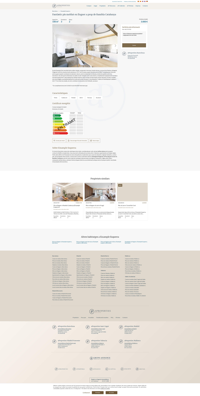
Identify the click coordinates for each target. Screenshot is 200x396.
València (103, 270)
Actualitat (91, 317)
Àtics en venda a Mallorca (132, 263)
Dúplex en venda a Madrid (83, 265)
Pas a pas (83, 317)
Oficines (118, 317)
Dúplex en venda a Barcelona (60, 265)
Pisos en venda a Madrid (83, 260)
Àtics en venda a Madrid (83, 263)
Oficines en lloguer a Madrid (84, 281)
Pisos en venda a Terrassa (132, 291)
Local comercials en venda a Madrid (86, 287)
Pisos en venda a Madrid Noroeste (61, 295)
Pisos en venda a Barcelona (59, 260)
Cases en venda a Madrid (83, 258)
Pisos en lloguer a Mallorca (132, 269)
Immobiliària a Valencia (97, 343)
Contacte (145, 5)
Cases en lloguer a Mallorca (132, 267)
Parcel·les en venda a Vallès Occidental (135, 295)
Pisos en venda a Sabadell (132, 289)
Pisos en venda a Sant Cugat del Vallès (135, 281)
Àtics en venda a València (107, 277)
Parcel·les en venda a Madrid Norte (110, 267)
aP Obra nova (111, 5)
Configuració (86, 392)
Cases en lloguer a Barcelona (60, 267)
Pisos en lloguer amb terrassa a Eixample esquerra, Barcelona (87, 242)
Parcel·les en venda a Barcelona (60, 279)
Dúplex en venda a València (108, 279)
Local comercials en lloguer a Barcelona (62, 285)
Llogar (95, 5)
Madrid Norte (105, 256)
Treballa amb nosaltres (130, 1)
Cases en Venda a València (108, 273)
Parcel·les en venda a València (109, 291)
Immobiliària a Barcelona (64, 328)
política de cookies (105, 388)
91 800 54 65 (127, 333)
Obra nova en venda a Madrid (84, 277)
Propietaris (103, 5)
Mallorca (127, 256)
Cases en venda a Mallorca (132, 258)
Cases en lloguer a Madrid (83, 267)
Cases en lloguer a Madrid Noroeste (62, 297)
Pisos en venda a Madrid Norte (109, 260)
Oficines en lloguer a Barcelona (60, 281)
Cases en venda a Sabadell (132, 287)
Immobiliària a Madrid (130, 328)
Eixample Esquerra (65, 11)
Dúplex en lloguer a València (108, 287)
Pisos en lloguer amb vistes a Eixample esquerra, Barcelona (111, 242)
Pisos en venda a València (107, 275)
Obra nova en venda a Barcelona (61, 277)
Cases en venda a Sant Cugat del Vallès (135, 279)
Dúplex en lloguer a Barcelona (60, 273)
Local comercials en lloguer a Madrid (86, 285)
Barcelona (55, 11)
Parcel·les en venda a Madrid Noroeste (62, 299)
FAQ (112, 317)
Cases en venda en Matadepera (133, 293)
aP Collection (121, 5)
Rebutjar (97, 392)
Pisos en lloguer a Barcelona (59, 269)
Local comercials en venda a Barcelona (62, 287)
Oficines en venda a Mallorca (132, 273)
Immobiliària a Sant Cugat (98, 328)
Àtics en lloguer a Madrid (83, 271)
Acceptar (111, 392)
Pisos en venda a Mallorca (132, 260)
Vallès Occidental (130, 276)
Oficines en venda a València (108, 295)
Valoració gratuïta (117, 1)
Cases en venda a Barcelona (59, 258)
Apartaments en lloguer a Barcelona (61, 275)
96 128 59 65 (94, 347)
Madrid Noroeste (57, 291)
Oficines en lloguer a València (108, 293)
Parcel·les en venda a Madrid (84, 279)
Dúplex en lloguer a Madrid (84, 273)
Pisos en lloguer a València (108, 283)
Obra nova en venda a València (109, 289)
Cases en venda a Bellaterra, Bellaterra (135, 285)
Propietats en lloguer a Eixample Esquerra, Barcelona (136, 242)
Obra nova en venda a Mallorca (133, 265)
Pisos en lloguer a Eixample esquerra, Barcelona (62, 242)
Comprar (89, 5)
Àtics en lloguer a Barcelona (59, 271)
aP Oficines (130, 5)
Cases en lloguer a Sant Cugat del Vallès (135, 283)
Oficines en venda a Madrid (84, 283)
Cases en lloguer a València (108, 281)
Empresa (138, 5)
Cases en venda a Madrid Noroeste (61, 293)
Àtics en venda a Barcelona (59, 263)
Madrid (79, 256)
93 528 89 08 (131, 58)
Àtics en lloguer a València (108, 285)
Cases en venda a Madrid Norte (109, 258)
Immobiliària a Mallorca (130, 343)
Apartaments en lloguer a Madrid (85, 275)
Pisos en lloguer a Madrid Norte (109, 265)
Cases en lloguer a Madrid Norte (109, 263)
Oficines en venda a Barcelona (60, 283)
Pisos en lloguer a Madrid (83, 269)
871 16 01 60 (127, 347)
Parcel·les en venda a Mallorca (133, 271)
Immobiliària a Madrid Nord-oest (67, 343)
